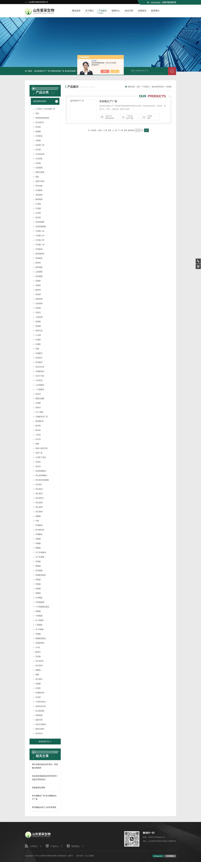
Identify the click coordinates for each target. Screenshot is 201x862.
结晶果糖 (38, 303)
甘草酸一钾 (39, 245)
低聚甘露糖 (39, 172)
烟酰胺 (38, 670)
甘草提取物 (39, 154)
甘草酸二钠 (39, 231)
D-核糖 (38, 208)
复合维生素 (39, 367)
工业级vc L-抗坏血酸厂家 (45, 109)
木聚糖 (38, 140)
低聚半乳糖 (39, 181)
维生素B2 (39, 665)
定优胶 (38, 697)
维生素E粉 (39, 661)
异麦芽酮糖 (39, 222)
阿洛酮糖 (38, 276)
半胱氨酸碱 (39, 602)
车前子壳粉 (39, 376)
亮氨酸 (38, 584)
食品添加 (38, 733)
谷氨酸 (38, 561)
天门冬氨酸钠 (40, 552)
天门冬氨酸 (39, 557)
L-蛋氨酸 (38, 625)
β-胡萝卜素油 (40, 457)
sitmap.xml (158, 856)
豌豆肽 (38, 430)
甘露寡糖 (38, 168)
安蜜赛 (38, 294)
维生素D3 (39, 489)
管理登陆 (170, 856)
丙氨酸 (38, 634)
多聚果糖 (38, 715)
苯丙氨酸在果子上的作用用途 (44, 807)
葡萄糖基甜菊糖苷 (42, 118)
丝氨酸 (38, 543)
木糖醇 (38, 344)
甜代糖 (38, 127)
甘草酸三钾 (39, 240)
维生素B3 (39, 512)
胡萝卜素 (38, 453)
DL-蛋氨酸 (39, 620)
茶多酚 (38, 656)
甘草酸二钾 (39, 236)
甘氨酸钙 (38, 353)
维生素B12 (39, 498)
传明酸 (38, 403)
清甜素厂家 (39, 145)
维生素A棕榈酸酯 (42, 480)
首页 (138, 87)
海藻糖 (38, 321)
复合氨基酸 (39, 711)
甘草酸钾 (38, 249)
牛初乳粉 (38, 380)
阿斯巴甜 (38, 331)
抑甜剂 (38, 312)
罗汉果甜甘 (39, 122)
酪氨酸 (38, 566)
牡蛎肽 (38, 688)
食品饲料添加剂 (39, 101)
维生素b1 (39, 679)
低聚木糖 (38, 720)
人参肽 (38, 435)
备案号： (71, 856)
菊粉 (37, 177)
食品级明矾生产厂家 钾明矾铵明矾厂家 (49, 71)
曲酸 (37, 444)
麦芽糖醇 (38, 267)
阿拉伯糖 (38, 186)
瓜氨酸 (38, 539)
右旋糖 (38, 163)
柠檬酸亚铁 (39, 371)
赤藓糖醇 (38, 195)
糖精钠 (38, 290)
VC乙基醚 (39, 412)
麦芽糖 (38, 263)
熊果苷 (38, 407)
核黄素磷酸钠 (40, 471)
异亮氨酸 (38, 570)
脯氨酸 (38, 548)
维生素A (38, 484)
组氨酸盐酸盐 (40, 575)
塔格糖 (38, 308)
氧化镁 (38, 466)
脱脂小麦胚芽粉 (41, 448)
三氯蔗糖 (38, 317)
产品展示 (145, 87)
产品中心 (54, 846)
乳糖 (37, 349)
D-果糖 (38, 204)
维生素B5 (39, 507)
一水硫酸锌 (39, 389)
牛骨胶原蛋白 (40, 702)
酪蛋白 (38, 652)
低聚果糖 (38, 299)
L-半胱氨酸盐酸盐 (42, 607)
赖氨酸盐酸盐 (40, 638)
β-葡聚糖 (38, 190)
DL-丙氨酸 (39, 629)
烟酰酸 (38, 516)
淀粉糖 (38, 150)
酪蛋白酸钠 (39, 729)
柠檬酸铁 (38, 534)
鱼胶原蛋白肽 (40, 706)
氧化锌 (38, 394)
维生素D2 (39, 493)
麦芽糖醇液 (39, 254)
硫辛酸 (38, 426)
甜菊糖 (38, 326)
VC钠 (37, 647)
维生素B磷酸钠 (41, 475)
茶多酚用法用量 (38, 788)
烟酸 (37, 675)
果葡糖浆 (38, 258)
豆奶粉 (38, 462)
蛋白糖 (38, 217)
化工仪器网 (89, 856)
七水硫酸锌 (39, 385)
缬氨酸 (38, 593)
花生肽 (38, 439)
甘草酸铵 (38, 136)
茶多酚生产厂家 (108, 101)
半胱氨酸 (38, 616)
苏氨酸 (38, 589)
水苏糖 (38, 213)
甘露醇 (38, 340)
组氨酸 (38, 579)
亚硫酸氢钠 (39, 643)
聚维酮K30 (39, 421)
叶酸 (37, 521)
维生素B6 (39, 503)
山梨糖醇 (38, 272)
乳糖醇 (38, 281)
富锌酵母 (38, 362)
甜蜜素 (38, 285)
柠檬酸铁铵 (39, 693)
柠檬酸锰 (38, 525)
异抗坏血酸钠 (40, 724)
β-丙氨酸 (38, 598)
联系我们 (75, 846)
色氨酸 (38, 684)
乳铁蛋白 (38, 358)
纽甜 (37, 113)
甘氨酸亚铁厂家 (41, 417)
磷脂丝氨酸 (39, 398)
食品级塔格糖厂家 (72, 71)
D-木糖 (38, 335)
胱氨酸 (38, 611)
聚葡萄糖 (38, 199)
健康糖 (38, 131)
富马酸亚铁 (39, 530)
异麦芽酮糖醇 (40, 226)
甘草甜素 (38, 159)
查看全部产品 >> (45, 741)
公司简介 (34, 846)
